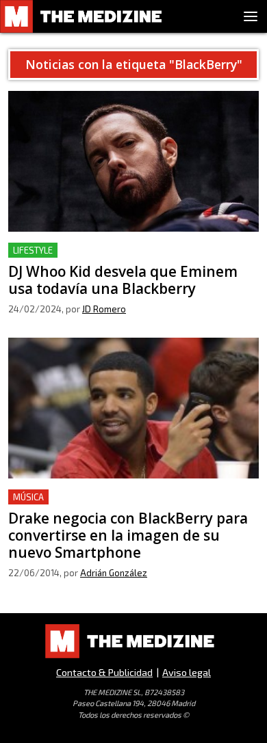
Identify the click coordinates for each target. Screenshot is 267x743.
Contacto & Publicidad (104, 672)
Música (28, 496)
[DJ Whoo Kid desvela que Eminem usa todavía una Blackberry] (133, 161)
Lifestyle (33, 250)
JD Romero (104, 308)
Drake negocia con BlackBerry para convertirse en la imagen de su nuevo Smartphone (132, 505)
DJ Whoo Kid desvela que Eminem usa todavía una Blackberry (129, 258)
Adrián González (113, 572)
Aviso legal (186, 672)
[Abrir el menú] (250, 16)
